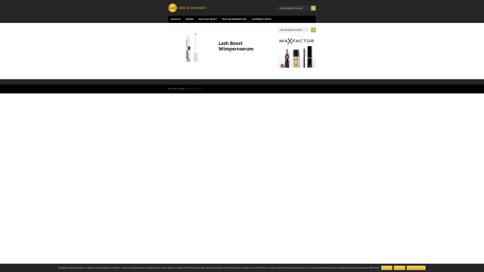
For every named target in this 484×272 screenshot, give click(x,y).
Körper (189, 19)
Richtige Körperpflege (234, 19)
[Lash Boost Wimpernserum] (191, 47)
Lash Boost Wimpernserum (236, 46)
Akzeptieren (386, 268)
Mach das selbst (208, 19)
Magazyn (175, 19)
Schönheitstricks (261, 19)
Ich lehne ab (399, 268)
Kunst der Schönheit (176, 89)
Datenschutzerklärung (416, 268)
